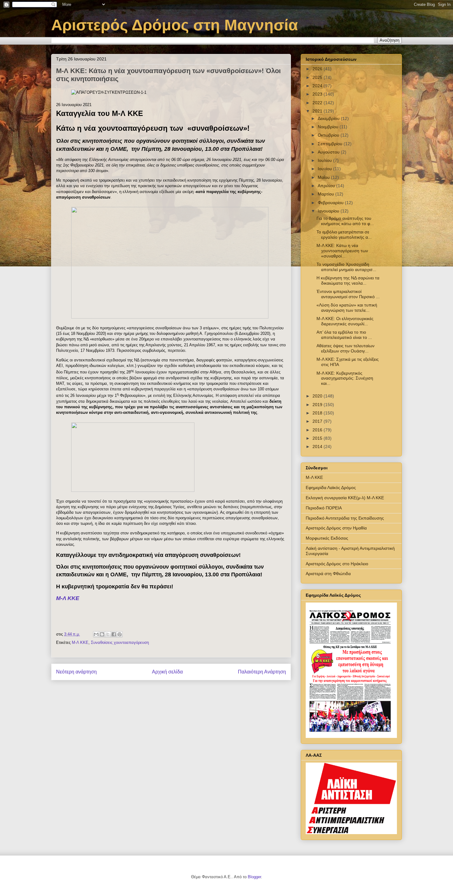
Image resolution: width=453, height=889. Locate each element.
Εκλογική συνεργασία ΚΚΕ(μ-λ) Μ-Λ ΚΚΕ (345, 497)
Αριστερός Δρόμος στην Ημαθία (336, 527)
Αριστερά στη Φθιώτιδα (328, 573)
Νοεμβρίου (329, 126)
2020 (318, 395)
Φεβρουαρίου (331, 202)
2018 (318, 412)
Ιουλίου (325, 160)
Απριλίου (327, 185)
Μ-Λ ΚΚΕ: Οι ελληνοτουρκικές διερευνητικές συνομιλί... (344, 321)
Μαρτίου (326, 193)
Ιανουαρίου (329, 210)
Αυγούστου (329, 152)
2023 (318, 94)
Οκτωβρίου (329, 135)
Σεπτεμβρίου (331, 143)
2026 (318, 68)
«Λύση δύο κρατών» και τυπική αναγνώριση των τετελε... (346, 308)
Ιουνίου (325, 168)
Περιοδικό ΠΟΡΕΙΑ (324, 507)
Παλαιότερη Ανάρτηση (262, 671)
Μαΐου (324, 177)
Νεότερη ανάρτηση (76, 671)
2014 (318, 446)
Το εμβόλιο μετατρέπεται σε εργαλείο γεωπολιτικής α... (344, 234)
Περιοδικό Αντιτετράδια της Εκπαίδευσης (345, 518)
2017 (318, 421)
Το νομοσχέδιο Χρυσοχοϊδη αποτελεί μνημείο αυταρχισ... (346, 267)
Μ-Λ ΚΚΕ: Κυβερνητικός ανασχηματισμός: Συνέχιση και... (344, 378)
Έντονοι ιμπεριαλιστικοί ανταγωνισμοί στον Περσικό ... (348, 294)
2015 (318, 438)
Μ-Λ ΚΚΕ (67, 598)
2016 (318, 429)
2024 (318, 85)
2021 (318, 111)
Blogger (254, 877)
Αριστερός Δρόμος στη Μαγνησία (174, 25)
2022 (318, 102)
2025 (318, 77)
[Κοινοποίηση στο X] (108, 634)
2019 (318, 404)
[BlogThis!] (102, 634)
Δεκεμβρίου (329, 118)
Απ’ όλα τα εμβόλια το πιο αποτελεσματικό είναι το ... (344, 335)
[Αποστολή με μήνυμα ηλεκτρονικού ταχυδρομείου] (96, 634)
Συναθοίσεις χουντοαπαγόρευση (120, 642)
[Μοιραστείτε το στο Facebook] (114, 634)
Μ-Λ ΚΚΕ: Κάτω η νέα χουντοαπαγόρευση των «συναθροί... (342, 250)
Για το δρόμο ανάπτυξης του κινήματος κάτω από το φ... (345, 221)
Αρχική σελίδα (167, 671)
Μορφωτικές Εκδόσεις (327, 538)
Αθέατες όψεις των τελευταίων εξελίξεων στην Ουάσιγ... (345, 348)
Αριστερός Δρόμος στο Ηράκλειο (337, 563)
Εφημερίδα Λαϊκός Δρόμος (331, 487)
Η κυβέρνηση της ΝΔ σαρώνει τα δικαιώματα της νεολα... (347, 280)
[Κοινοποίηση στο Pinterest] (119, 634)
